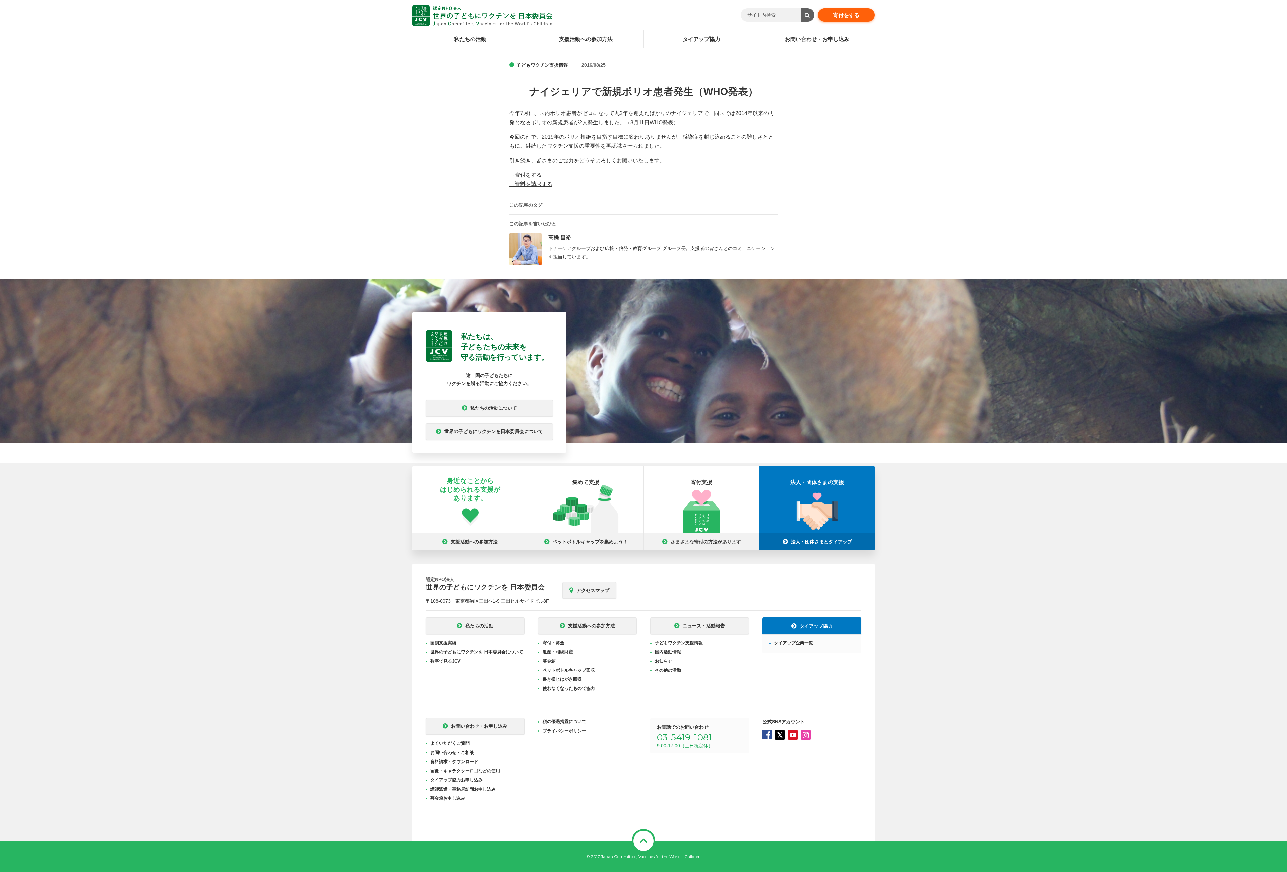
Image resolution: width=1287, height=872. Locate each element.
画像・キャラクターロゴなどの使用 (465, 770)
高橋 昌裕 (559, 237)
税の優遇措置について (564, 721)
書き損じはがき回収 (562, 679)
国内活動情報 (668, 651)
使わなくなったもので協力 (569, 688)
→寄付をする (525, 175)
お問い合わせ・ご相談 (452, 752)
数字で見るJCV (445, 661)
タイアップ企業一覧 (793, 642)
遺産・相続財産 (558, 651)
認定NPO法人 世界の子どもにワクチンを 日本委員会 (482, 15)
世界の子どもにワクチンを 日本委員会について (476, 651)
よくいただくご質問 (450, 743)
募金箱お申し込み (447, 798)
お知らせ (663, 661)
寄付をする (846, 15)
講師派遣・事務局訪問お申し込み (463, 789)
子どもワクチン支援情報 (542, 65)
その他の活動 (668, 670)
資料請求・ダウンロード (454, 761)
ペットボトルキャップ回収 (569, 670)
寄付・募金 (553, 642)
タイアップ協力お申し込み (456, 779)
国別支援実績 (443, 642)
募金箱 (549, 661)
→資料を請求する (530, 184)
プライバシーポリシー (564, 730)
